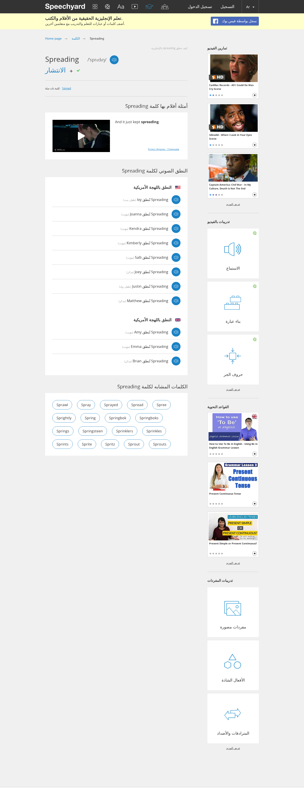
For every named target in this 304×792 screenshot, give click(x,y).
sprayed (111, 404)
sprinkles (154, 431)
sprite (87, 444)
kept (136, 121)
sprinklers (124, 431)
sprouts (159, 444)
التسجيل (227, 6)
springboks (149, 417)
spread (66, 88)
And (118, 121)
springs (63, 431)
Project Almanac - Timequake (163, 149)
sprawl (62, 404)
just (129, 121)
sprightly (64, 417)
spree (161, 404)
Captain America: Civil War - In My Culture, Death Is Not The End (230, 186)
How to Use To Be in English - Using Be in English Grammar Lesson (233, 445)
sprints (63, 444)
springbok (117, 417)
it (124, 121)
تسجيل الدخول (200, 6)
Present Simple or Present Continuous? (233, 543)
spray (86, 404)
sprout (134, 444)
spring (90, 417)
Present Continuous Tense (225, 493)
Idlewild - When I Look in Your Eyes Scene (230, 136)
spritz (110, 444)
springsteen (93, 431)
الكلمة (76, 38)
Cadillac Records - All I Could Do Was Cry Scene (231, 86)
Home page (53, 38)
